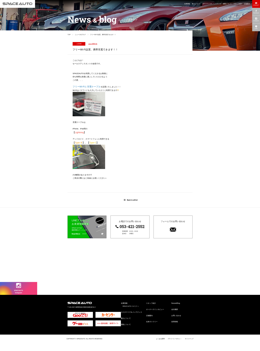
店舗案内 (149, 315)
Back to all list (132, 200)
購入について (126, 318)
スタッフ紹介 (151, 303)
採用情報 (174, 322)
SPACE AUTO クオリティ (130, 306)
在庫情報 (124, 303)
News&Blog (175, 303)
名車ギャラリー (152, 322)
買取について (126, 324)
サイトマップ (189, 339)
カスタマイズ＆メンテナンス (131, 312)
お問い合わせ (176, 315)
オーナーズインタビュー (155, 309)
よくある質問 (160, 339)
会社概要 (174, 309)
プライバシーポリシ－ (175, 339)
